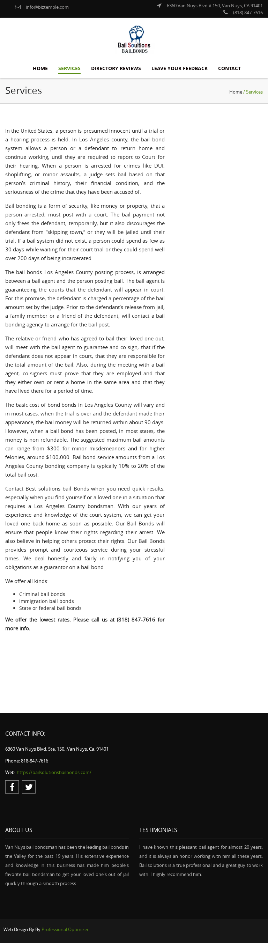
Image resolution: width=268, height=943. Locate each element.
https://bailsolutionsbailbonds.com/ (54, 772)
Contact (229, 68)
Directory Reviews (116, 68)
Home (40, 68)
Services (69, 68)
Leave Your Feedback (179, 68)
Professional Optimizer (65, 929)
